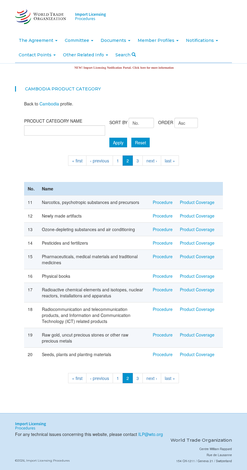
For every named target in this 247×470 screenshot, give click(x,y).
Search (123, 55)
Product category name (53, 121)
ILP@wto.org (150, 434)
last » (170, 161)
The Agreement (37, 40)
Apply (118, 142)
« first (77, 161)
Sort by (118, 122)
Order (165, 122)
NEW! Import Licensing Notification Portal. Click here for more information (118, 67)
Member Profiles (157, 40)
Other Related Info (84, 55)
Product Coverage (197, 202)
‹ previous (99, 161)
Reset (140, 142)
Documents (114, 40)
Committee (77, 40)
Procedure (163, 202)
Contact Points (36, 55)
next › (151, 161)
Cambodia (49, 104)
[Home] (40, 16)
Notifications (200, 40)
